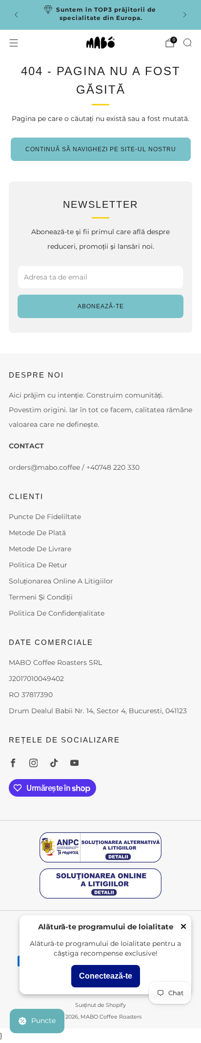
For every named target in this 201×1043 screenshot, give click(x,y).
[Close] (183, 927)
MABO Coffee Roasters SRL (55, 662)
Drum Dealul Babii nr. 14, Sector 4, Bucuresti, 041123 (98, 710)
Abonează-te (101, 306)
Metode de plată (37, 532)
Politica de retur (38, 565)
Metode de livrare (40, 548)
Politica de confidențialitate (56, 613)
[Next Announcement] (185, 14)
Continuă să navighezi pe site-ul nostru (100, 149)
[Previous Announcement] (16, 14)
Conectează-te (105, 976)
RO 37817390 (31, 694)
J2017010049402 (36, 678)
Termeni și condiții (41, 597)
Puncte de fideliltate (45, 516)
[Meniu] (14, 43)
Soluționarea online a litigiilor (61, 581)
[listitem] (101, 15)
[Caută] (187, 42)
